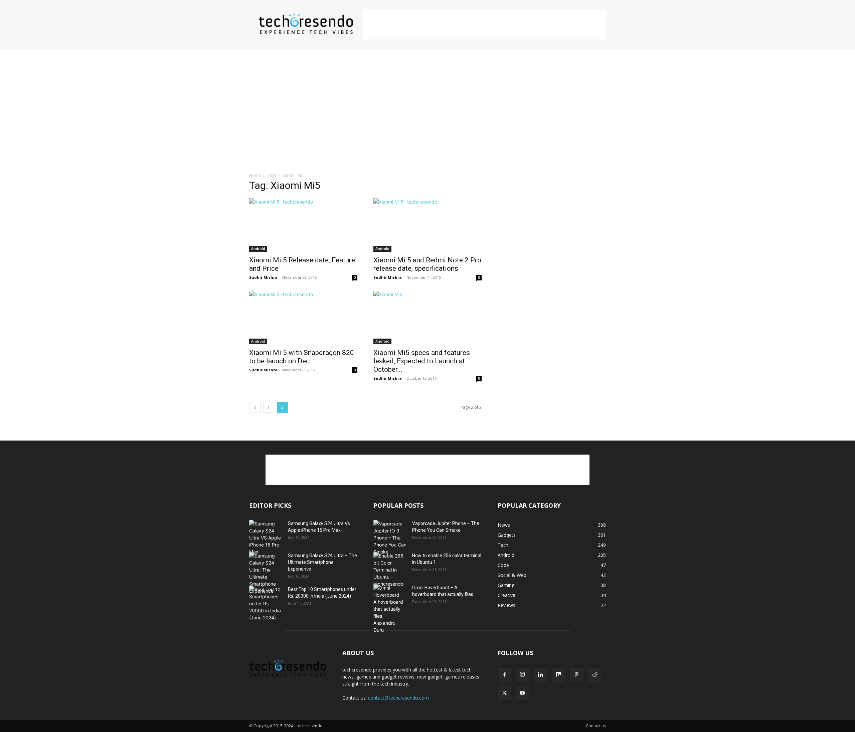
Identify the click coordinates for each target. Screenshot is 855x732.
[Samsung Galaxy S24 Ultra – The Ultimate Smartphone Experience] (266, 573)
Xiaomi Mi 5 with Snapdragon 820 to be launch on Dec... (301, 357)
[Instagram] (522, 674)
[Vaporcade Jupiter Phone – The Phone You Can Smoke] (390, 537)
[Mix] (558, 675)
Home (255, 175)
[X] (504, 693)
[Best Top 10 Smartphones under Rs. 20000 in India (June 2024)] (266, 603)
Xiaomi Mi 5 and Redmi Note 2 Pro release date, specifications (427, 264)
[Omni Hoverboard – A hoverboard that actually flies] (390, 608)
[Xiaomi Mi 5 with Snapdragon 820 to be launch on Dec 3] (303, 317)
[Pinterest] (576, 675)
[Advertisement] (484, 24)
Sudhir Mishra (263, 277)
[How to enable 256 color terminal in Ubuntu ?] (390, 569)
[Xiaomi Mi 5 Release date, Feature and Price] (303, 225)
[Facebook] (504, 675)
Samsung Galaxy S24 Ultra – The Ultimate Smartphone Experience (322, 562)
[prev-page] (255, 407)
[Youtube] (522, 693)
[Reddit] (594, 675)
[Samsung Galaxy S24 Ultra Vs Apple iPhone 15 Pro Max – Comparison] (266, 537)
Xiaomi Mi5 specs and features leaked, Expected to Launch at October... (421, 361)
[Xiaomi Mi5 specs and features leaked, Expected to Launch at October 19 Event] (427, 317)
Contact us (596, 726)
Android (258, 248)
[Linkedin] (540, 675)
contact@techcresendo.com (398, 698)
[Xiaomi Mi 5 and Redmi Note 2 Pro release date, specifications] (427, 225)
